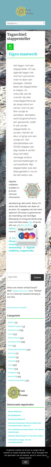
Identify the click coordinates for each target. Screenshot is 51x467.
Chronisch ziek (13, 330)
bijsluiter (11, 322)
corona (10, 334)
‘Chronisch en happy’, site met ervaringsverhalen (19, 440)
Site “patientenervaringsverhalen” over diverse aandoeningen (26, 430)
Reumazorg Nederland (16, 419)
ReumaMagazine (14, 415)
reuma (31, 244)
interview (12, 353)
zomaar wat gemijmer (16, 380)
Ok (25, 462)
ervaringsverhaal (18, 244)
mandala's (12, 357)
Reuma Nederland (15, 411)
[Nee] (47, 457)
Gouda (10, 345)
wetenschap (15, 247)
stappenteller (27, 250)
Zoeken (37, 277)
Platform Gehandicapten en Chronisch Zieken (25, 436)
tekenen (11, 369)
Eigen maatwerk (23, 54)
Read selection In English (17, 307)
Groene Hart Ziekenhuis (17, 349)
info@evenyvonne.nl (21, 291)
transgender (13, 373)
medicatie (12, 361)
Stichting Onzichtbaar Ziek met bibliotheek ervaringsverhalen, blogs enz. (24, 424)
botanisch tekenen (15, 326)
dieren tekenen (14, 338)
